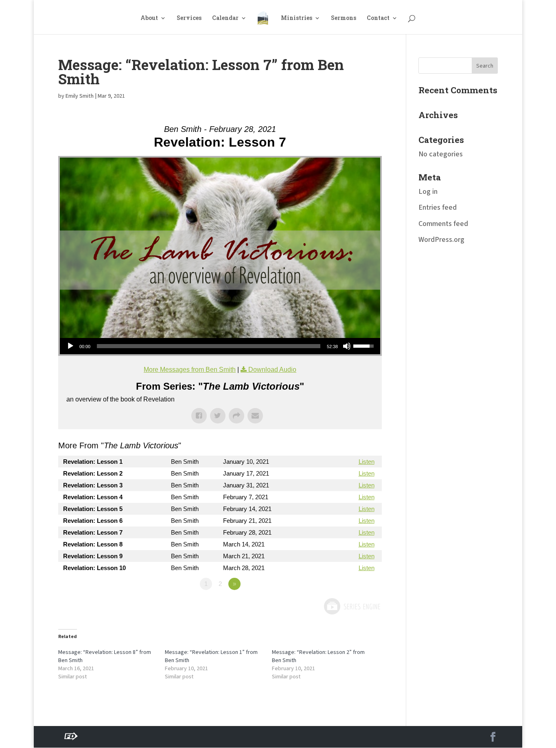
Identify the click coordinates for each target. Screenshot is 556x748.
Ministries (296, 18)
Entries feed (437, 207)
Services (189, 18)
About (149, 18)
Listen (366, 461)
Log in (428, 191)
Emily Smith (80, 96)
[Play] (70, 346)
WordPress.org (441, 240)
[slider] (208, 346)
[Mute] (347, 346)
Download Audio (272, 369)
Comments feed (443, 224)
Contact (378, 18)
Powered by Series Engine (352, 606)
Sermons (343, 18)
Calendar (225, 18)
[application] (220, 346)
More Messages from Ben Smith (190, 369)
